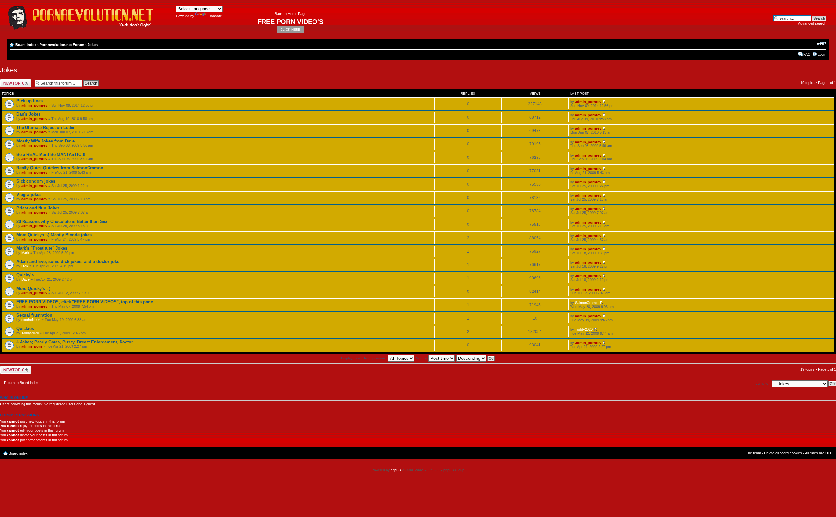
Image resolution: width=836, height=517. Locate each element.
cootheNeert (31, 320)
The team (753, 453)
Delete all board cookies (783, 453)
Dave (25, 279)
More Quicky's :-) (33, 288)
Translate (215, 16)
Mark (25, 253)
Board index (25, 45)
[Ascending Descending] (475, 358)
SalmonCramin (586, 303)
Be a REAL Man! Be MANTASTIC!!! (50, 154)
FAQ (807, 54)
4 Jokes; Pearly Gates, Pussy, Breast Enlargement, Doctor (74, 342)
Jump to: (762, 383)
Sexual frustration (34, 315)
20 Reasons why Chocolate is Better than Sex (61, 221)
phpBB (396, 470)
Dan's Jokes (28, 114)
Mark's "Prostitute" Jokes (41, 248)
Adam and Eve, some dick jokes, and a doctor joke (67, 261)
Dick (24, 266)
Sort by (422, 358)
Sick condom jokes (35, 181)
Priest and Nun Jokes (37, 208)
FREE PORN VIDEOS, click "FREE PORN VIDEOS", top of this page (84, 301)
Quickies (25, 328)
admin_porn (31, 346)
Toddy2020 (30, 333)
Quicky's (25, 275)
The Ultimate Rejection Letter (45, 127)
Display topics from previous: (364, 358)
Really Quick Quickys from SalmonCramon (59, 167)
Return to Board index (21, 383)
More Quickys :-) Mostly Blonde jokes (54, 234)
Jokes (93, 45)
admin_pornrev (34, 105)
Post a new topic (13, 81)
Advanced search (812, 23)
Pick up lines (29, 100)
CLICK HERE (290, 29)
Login (822, 54)
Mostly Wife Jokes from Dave (45, 141)
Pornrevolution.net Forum (62, 45)
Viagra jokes (28, 194)
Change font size (821, 43)
